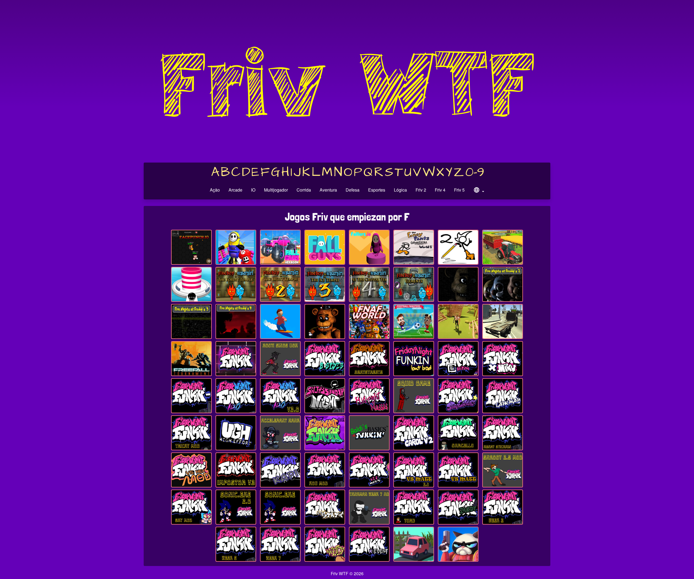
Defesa (352, 190)
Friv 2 (421, 190)
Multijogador (276, 190)
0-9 (474, 172)
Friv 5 (459, 190)
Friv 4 (440, 190)
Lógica (400, 190)
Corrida (304, 190)
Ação (215, 190)
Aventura (328, 190)
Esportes (376, 190)
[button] (478, 191)
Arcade (235, 190)
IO (253, 190)
